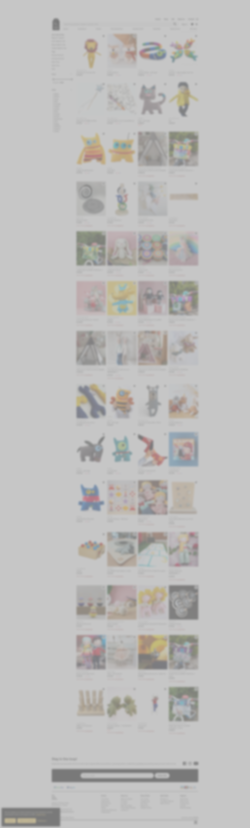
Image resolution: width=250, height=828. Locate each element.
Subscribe (144, 418)
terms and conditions (150, 425)
